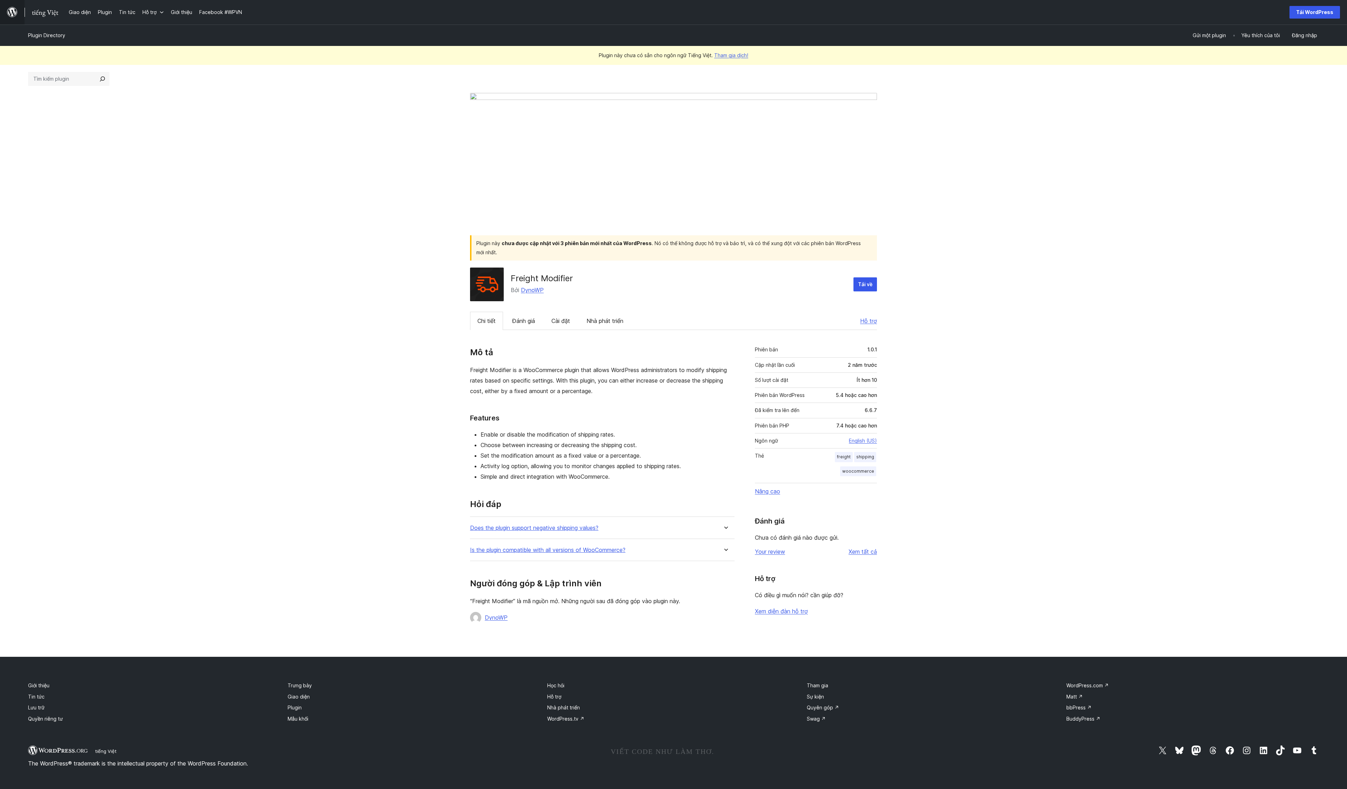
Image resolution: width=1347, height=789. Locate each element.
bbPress (1079, 707)
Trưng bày (300, 685)
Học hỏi (555, 685)
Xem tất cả (863, 551)
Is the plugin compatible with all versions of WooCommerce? (547, 550)
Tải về (865, 284)
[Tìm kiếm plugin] (102, 79)
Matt (1074, 697)
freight (844, 456)
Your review (770, 551)
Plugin (295, 707)
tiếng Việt (105, 751)
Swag (816, 719)
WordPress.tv (565, 719)
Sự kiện (815, 697)
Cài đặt (560, 320)
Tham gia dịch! (731, 55)
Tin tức (36, 697)
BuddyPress (1083, 719)
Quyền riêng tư (45, 719)
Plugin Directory (46, 35)
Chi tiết (486, 320)
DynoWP (532, 290)
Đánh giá (523, 320)
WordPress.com (1087, 685)
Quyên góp (823, 707)
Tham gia (817, 685)
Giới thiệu (38, 685)
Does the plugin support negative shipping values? (534, 528)
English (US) (863, 441)
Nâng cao (767, 491)
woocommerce (858, 471)
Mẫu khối (298, 719)
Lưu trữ (36, 707)
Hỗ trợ (868, 320)
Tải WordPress (1314, 12)
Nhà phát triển (605, 320)
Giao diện (299, 697)
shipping (865, 456)
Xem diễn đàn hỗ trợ (781, 611)
